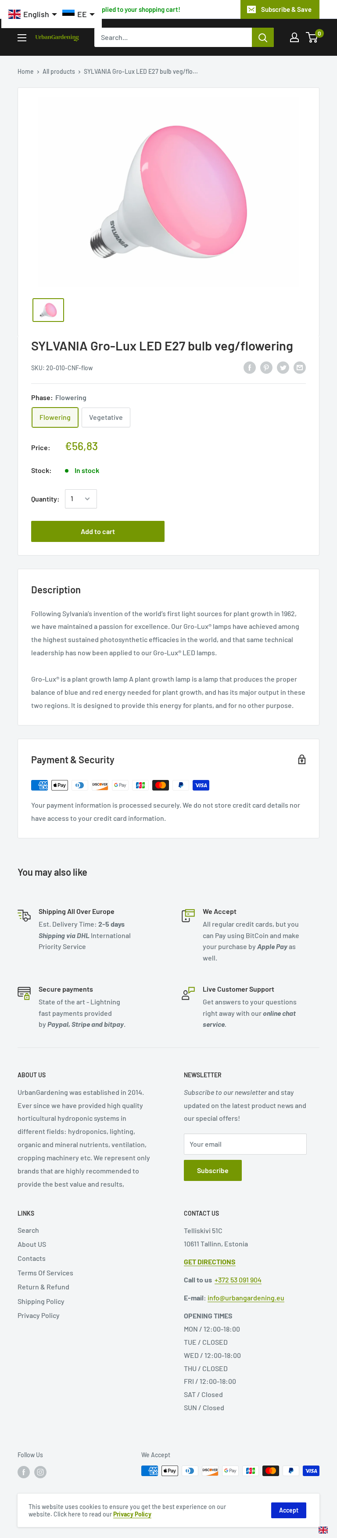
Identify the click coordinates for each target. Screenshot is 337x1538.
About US (32, 1244)
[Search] (263, 37)
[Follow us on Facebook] (24, 1472)
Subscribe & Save (286, 9)
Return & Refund (43, 1286)
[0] (312, 37)
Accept (288, 1510)
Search (28, 1230)
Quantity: (45, 499)
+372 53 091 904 (238, 1279)
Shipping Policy (41, 1301)
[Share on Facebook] (250, 367)
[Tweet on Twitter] (283, 367)
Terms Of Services (45, 1272)
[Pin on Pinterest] (266, 367)
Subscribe (213, 1170)
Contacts (32, 1258)
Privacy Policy (39, 1315)
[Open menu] (22, 37)
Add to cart (98, 531)
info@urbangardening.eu (246, 1297)
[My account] (294, 37)
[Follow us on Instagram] (40, 1472)
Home (26, 71)
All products (59, 71)
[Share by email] (300, 367)
